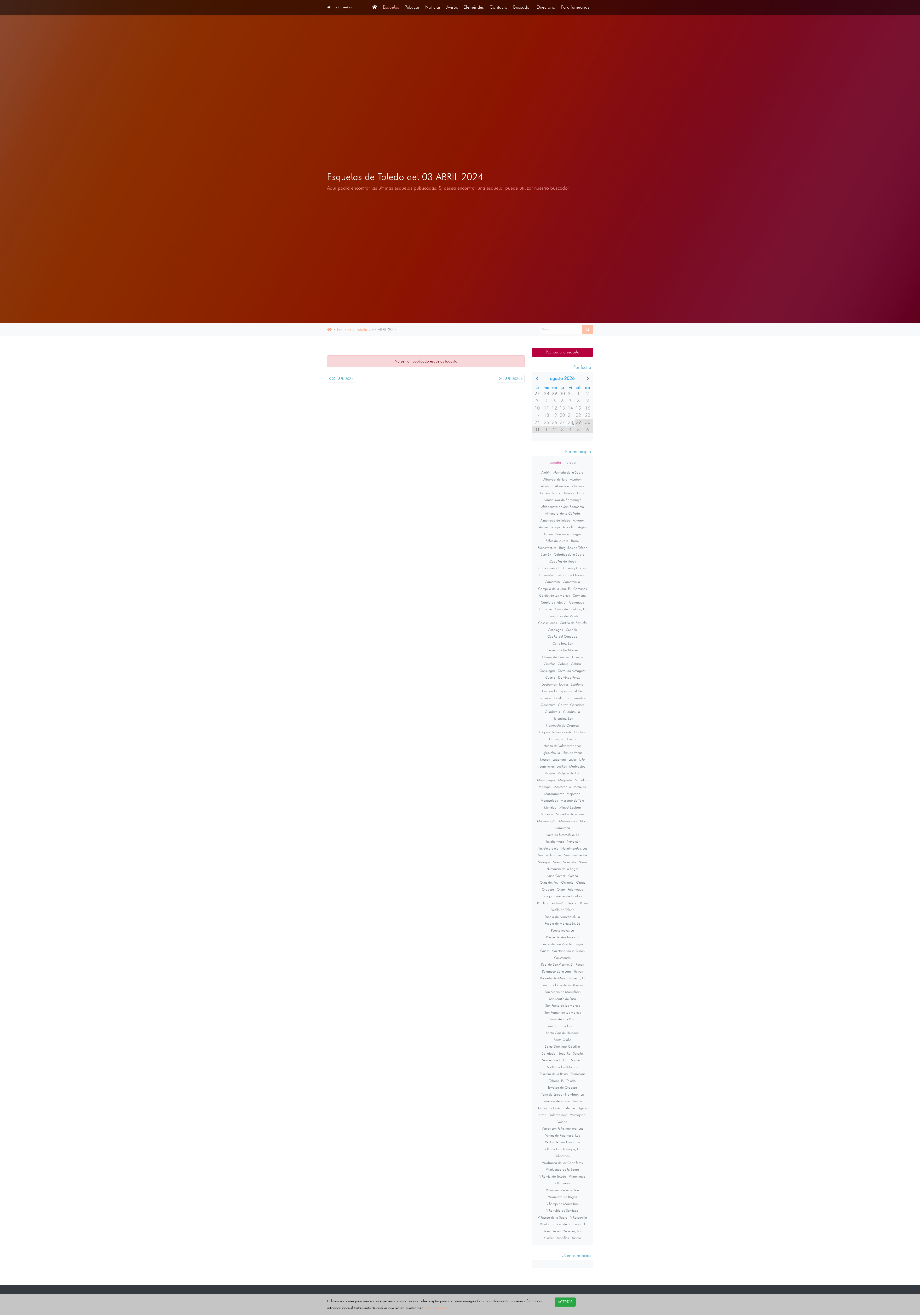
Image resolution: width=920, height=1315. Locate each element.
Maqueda (565, 780)
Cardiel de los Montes (554, 595)
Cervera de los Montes (562, 650)
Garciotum (548, 705)
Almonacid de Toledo (555, 520)
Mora (584, 821)
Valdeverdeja (558, 1115)
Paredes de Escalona (569, 896)
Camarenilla (571, 582)
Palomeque (575, 889)
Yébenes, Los (572, 1231)
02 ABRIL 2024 (342, 379)
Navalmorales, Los (574, 848)
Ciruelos (549, 664)
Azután (548, 534)
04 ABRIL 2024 (510, 379)
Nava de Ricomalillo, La (562, 835)
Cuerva (550, 677)
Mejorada (574, 794)
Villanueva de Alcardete (562, 1190)
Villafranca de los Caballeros (562, 1163)
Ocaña (573, 876)
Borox (575, 541)
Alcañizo (546, 486)
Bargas (576, 534)
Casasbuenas (547, 623)
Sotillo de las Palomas (562, 1067)
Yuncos (576, 1238)
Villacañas (562, 1156)
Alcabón (575, 479)
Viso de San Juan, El (571, 1224)
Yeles (546, 1231)
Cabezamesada (549, 568)
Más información (437, 1308)
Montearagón (546, 821)
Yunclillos (562, 1238)
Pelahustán (558, 903)
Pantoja (546, 896)
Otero (561, 889)
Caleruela (546, 575)
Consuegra (547, 671)
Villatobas (547, 1224)
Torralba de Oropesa (562, 1087)
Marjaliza (581, 780)
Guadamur (552, 712)
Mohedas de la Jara (570, 814)
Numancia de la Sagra (562, 869)
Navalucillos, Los (549, 855)
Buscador (522, 7)
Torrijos (542, 1108)
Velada (562, 1122)
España (555, 462)
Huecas (570, 739)
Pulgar (579, 944)
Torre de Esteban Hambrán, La (562, 1094)
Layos (572, 759)
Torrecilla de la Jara (556, 1101)
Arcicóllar (569, 527)
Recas (580, 964)
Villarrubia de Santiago (562, 1210)
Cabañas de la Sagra (569, 554)
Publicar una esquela (562, 352)
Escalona (577, 684)
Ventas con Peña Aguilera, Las (562, 1128)
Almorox (578, 520)
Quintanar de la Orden (568, 951)
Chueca (577, 657)
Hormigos (556, 739)
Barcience (562, 534)
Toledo (361, 329)
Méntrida (550, 807)
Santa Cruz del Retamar (562, 1033)
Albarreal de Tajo (555, 479)
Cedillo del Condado (562, 636)
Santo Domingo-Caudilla (562, 1046)
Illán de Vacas (572, 753)
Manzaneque (546, 780)
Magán (550, 773)
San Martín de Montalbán (563, 992)
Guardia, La (571, 712)
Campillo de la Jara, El (554, 589)
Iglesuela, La (551, 753)
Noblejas (544, 862)
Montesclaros (568, 821)
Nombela (569, 862)
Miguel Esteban (570, 807)
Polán (584, 903)
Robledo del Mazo (553, 978)
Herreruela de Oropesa (562, 725)
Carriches (545, 609)
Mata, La (580, 787)
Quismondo (562, 958)
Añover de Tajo (549, 527)
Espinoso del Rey (571, 691)
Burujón (545, 554)
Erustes (563, 684)
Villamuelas (562, 1183)
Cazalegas (555, 630)
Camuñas (580, 589)
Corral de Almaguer (571, 671)
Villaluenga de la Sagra (562, 1169)
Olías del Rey (549, 882)
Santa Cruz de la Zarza (562, 1026)
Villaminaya (577, 1176)
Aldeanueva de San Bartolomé (562, 507)
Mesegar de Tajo (572, 800)
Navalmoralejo (548, 848)
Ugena (582, 1108)
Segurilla (564, 1053)
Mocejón (547, 814)
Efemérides (474, 7)
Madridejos (577, 766)
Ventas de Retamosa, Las (562, 1135)
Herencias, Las (562, 718)
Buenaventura (546, 548)
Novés (583, 862)
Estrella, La (561, 698)
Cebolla (571, 630)
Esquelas (391, 7)
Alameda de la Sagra (568, 472)
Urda (542, 1115)
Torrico (577, 1101)
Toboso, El (556, 1081)
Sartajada (549, 1053)
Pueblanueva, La (562, 930)
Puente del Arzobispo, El (562, 937)
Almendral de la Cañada (562, 513)
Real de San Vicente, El (557, 964)
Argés (582, 527)
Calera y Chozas (574, 568)
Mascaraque (562, 787)
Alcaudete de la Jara (569, 486)
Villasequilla (578, 1217)
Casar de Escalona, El (570, 609)
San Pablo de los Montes (562, 1005)
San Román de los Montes (562, 1012)
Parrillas (542, 903)
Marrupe (545, 787)
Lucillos (562, 766)
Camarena (552, 582)
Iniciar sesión (342, 7)
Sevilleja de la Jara (555, 1060)
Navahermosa (554, 841)
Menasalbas (549, 800)
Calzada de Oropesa (571, 575)
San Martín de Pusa (562, 999)
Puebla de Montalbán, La (562, 923)
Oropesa (548, 889)
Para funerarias (575, 7)
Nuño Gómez (556, 876)
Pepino (572, 903)
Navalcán (573, 841)
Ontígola (567, 882)
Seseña (578, 1053)
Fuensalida (578, 698)
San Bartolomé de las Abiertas (562, 985)
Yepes (557, 1231)
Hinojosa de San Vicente (554, 732)
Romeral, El (577, 978)
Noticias (433, 7)
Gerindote (577, 705)
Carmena (579, 595)
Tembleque (578, 1074)
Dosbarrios (549, 684)
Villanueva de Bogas (562, 1197)
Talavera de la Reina (553, 1074)
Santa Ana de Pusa (562, 1019)
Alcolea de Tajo (550, 493)
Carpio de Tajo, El (553, 602)
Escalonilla (549, 691)
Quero (544, 951)
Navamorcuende (575, 855)
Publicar (412, 7)
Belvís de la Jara (557, 541)
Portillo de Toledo (563, 910)
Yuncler (549, 1238)
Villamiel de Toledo (553, 1176)
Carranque (576, 602)
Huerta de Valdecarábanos (562, 746)
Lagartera (559, 759)
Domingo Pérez (569, 677)
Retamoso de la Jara (556, 971)
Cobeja (563, 664)
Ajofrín (545, 472)
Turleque (569, 1108)
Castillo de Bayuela (573, 623)
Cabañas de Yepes (562, 561)
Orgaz (580, 882)
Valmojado (578, 1115)
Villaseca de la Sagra (553, 1217)
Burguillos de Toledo (573, 548)
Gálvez (563, 705)
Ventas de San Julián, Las (562, 1142)
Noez (556, 862)
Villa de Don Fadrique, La (563, 1149)
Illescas (545, 759)
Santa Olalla (562, 1040)
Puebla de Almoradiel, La (562, 917)
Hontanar (580, 732)
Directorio (546, 7)
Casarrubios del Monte (562, 616)
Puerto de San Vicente (557, 944)
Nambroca (562, 828)
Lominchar (547, 766)
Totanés (555, 1108)
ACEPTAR (565, 1302)
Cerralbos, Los (562, 643)
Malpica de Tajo (569, 773)
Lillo (582, 759)
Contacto (498, 7)
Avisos (452, 7)
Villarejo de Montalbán (562, 1204)
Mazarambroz (554, 794)
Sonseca (577, 1060)
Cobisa (576, 664)
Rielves (578, 971)
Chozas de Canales (555, 657)
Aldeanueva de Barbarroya (562, 500)
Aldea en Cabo (574, 493)
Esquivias (545, 698)
